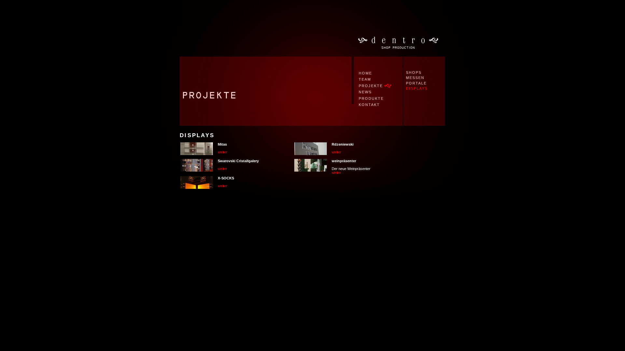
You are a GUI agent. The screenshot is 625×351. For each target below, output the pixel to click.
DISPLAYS (417, 88)
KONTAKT (369, 105)
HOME (365, 73)
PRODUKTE (371, 98)
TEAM (365, 79)
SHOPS (414, 72)
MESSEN (415, 78)
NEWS (365, 92)
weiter (222, 152)
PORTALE (416, 83)
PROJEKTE (371, 86)
